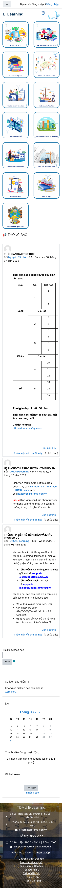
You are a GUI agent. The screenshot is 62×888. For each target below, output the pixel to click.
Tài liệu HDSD (31, 869)
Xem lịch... (11, 691)
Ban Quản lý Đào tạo (31, 866)
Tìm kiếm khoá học (13, 649)
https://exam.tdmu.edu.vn (32, 493)
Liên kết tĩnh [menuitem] (49, 448)
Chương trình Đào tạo (31, 858)
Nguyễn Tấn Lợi (17, 257)
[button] (15, 662)
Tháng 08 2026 (31, 712)
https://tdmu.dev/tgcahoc (27, 428)
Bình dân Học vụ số (31, 862)
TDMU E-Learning (18, 471)
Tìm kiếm (31, 787)
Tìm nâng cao (31, 792)
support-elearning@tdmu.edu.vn (33, 846)
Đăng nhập (52, 4)
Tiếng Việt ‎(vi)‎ (31, 873)
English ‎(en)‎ (32, 877)
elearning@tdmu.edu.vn (33, 829)
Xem (7, 661)
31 (11, 740)
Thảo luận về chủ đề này (28, 453)
